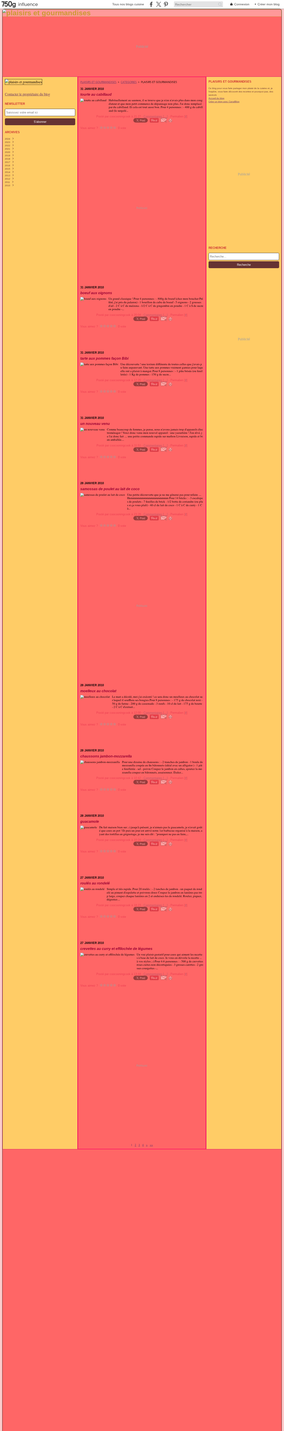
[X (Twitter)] (158, 4)
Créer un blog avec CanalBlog (224, 101)
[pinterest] (166, 4)
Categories (129, 82)
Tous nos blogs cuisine (128, 4)
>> (151, 1145)
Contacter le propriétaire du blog (27, 94)
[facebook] (151, 4)
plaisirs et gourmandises (98, 82)
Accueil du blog (216, 98)
